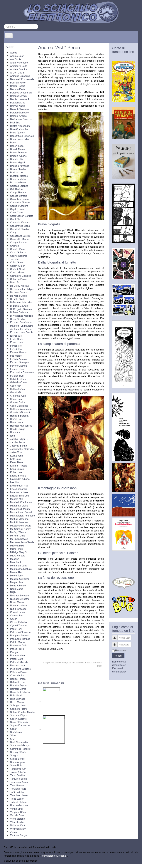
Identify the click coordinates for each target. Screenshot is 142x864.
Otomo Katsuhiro (19, 622)
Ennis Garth (16, 339)
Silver (13, 735)
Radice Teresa (18, 678)
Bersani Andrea (18, 116)
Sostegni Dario (18, 752)
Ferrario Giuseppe (19, 362)
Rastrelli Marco (18, 688)
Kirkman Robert (18, 465)
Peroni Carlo (16, 658)
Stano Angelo (17, 762)
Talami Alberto (18, 772)
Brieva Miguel (17, 162)
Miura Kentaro (17, 555)
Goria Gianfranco (19, 405)
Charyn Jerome (18, 242)
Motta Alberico (18, 585)
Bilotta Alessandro (20, 125)
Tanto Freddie (17, 775)
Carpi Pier (15, 219)
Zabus (13, 832)
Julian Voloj (16, 452)
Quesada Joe (17, 675)
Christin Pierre (17, 249)
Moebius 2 (15, 562)
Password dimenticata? (119, 669)
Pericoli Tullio (17, 648)
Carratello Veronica (20, 222)
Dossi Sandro (17, 319)
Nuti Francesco (18, 608)
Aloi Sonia (15, 59)
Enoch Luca (16, 342)
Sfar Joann (16, 732)
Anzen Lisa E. (17, 72)
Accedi (118, 655)
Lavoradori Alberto (20, 479)
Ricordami (120, 650)
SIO (12, 738)
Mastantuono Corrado (21, 512)
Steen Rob (15, 765)
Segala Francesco (20, 725)
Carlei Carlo (16, 212)
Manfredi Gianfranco (21, 502)
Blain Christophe (19, 129)
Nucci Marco (17, 602)
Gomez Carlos (18, 402)
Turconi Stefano (18, 802)
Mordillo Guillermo (19, 579)
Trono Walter (16, 798)
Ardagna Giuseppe (20, 76)
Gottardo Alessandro (21, 409)
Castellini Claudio (19, 229)
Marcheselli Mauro (20, 509)
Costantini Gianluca (20, 275)
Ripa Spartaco (17, 698)
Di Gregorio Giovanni (21, 309)
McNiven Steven (19, 539)
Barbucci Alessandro (21, 92)
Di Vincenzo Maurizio (21, 315)
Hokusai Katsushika (21, 425)
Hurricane (15, 432)
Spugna (14, 755)
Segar (13, 728)
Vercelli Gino (17, 815)
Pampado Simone (19, 635)
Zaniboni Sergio (18, 835)
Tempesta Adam (19, 782)
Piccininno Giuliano (20, 668)
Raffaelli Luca (17, 682)
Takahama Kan (18, 768)
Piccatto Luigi (17, 665)
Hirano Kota (16, 422)
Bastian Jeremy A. (20, 99)
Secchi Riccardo (19, 722)
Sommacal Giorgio (20, 745)
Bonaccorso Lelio (19, 139)
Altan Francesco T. (20, 62)
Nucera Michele (18, 605)
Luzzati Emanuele (19, 495)
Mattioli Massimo (19, 519)
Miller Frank (16, 549)
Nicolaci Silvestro (19, 595)
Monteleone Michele (21, 569)
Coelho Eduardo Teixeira (18, 257)
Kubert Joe (16, 472)
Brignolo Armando (19, 165)
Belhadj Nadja (17, 106)
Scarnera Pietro (18, 708)
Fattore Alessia (18, 352)
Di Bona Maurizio (19, 305)
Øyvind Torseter (18, 625)
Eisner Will (16, 335)
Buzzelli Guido (18, 182)
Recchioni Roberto (20, 692)
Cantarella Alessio (20, 202)
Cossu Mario (17, 272)
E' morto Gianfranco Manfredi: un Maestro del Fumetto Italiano (21, 326)
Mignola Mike (17, 545)
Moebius (14, 559)
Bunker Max (16, 172)
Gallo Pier (15, 385)
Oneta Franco (17, 612)
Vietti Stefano (17, 818)
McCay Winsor (18, 532)
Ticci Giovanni (18, 785)
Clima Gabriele (18, 252)
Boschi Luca (16, 145)
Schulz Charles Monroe (22, 712)
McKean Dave (17, 535)
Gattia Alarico (17, 389)
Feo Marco (16, 355)
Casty (13, 232)
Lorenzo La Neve (19, 492)
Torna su (133, 860)
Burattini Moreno (19, 175)
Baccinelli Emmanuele (22, 79)
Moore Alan (16, 572)
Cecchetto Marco (19, 239)
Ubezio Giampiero (19, 805)
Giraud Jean (16, 399)
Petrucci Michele (19, 662)
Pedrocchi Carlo (18, 645)
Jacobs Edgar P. (19, 439)
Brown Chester (18, 169)
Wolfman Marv (18, 828)
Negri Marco (16, 588)
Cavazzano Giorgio (20, 235)
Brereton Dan (17, 159)
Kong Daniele (17, 469)
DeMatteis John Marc (21, 302)
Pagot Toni (16, 628)
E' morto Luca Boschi (21, 332)
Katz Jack (15, 459)
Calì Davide (16, 189)
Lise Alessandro (18, 489)
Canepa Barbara (18, 195)
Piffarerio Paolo (18, 672)
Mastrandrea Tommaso (22, 515)
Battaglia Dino (17, 102)
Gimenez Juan (18, 395)
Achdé (13, 52)
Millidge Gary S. (18, 552)
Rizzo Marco (17, 702)
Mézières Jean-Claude (22, 542)
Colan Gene (16, 262)
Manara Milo (16, 499)
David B (14, 282)
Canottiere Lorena (19, 199)
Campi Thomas (18, 192)
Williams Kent (17, 825)
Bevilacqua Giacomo (21, 119)
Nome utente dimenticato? (119, 663)
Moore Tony (16, 575)
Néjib (13, 592)
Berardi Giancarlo (19, 109)
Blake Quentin (17, 132)
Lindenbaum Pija (19, 485)
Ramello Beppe (18, 685)
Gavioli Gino (16, 392)
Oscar (13, 618)
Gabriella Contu (18, 382)
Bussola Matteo (18, 179)
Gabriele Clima (18, 379)
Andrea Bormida (18, 69)
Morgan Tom (16, 582)
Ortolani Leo (16, 615)
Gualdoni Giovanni (20, 412)
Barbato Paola (17, 89)
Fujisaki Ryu (16, 375)
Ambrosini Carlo (18, 66)
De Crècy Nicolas (19, 285)
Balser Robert (17, 86)
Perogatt (14, 652)
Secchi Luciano (18, 718)
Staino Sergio (17, 758)
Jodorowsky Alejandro (22, 449)
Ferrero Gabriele (18, 365)
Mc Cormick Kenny (20, 529)
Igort (12, 435)
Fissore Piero (17, 369)
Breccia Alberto (18, 155)
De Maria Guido (18, 295)
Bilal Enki (15, 122)
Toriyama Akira (18, 788)
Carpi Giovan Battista (21, 215)
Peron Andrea (17, 655)
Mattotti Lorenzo (19, 522)
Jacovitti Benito (18, 445)
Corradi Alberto (18, 269)
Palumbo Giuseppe (20, 632)
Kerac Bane (16, 462)
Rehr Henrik (16, 695)
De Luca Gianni (18, 292)
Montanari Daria (18, 565)
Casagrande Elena (20, 225)
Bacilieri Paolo (18, 82)
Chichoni (14, 245)
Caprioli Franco (18, 209)
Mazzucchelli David (20, 525)
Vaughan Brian (18, 812)
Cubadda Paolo (18, 279)
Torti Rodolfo (17, 792)
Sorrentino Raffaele (20, 748)
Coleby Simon (17, 265)
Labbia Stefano (18, 475)
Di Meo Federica (19, 312)
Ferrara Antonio (18, 359)
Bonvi (13, 142)
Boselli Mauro (17, 149)
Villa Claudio (16, 822)
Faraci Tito (16, 345)
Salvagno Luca (18, 705)
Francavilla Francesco (22, 372)
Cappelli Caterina (19, 205)
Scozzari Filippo (18, 715)
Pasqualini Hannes (20, 638)
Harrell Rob (16, 419)
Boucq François (18, 152)
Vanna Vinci (16, 808)
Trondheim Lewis (19, 795)
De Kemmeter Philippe (22, 289)
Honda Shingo (17, 429)
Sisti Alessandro (19, 742)
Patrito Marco (17, 642)
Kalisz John (16, 455)
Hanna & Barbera (19, 415)
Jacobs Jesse (17, 442)
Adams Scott (17, 56)
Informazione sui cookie (53, 855)
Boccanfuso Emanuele (22, 135)
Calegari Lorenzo (19, 185)
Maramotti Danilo (19, 505)
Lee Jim (14, 482)
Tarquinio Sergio (18, 778)
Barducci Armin (18, 96)
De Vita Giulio (17, 299)
